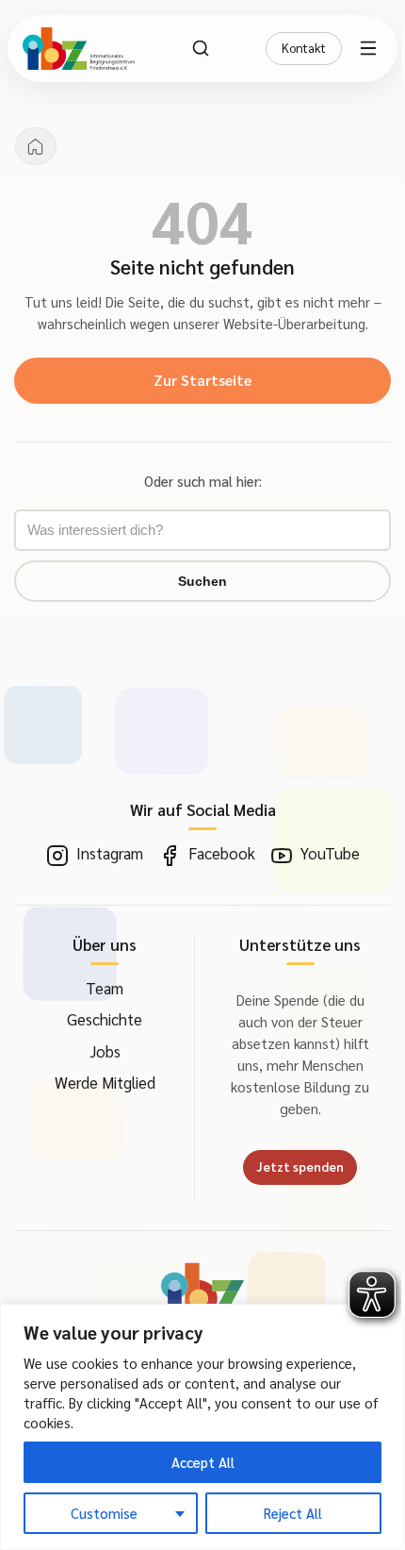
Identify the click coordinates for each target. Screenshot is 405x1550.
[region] (202, 1427)
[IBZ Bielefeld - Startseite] (79, 48)
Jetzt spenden (300, 1166)
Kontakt (304, 48)
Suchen (202, 581)
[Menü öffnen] (371, 48)
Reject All (293, 1513)
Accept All (203, 1462)
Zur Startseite (202, 380)
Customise (104, 1513)
